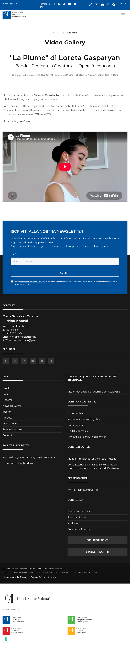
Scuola (6, 388)
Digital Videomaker (78, 431)
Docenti (7, 399)
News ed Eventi (12, 405)
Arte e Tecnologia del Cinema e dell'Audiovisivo (94, 391)
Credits (52, 577)
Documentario (76, 413)
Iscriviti (65, 272)
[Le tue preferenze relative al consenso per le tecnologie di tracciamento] (6, 639)
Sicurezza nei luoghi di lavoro (19, 463)
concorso (12, 95)
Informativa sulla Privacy (32, 281)
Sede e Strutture (12, 429)
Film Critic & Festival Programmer (87, 436)
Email (15, 254)
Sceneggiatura (76, 425)
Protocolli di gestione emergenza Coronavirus (29, 457)
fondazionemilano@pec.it (22, 340)
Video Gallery (10, 423)
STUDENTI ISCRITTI (97, 551)
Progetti (7, 417)
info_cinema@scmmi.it (22, 336)
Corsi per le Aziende (79, 529)
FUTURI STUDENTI (97, 540)
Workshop (73, 523)
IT (121, 4)
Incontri (7, 411)
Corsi (5, 394)
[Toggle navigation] (122, 14)
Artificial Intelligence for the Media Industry (92, 458)
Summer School (77, 517)
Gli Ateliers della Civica (80, 511)
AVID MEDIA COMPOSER (83, 489)
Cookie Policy (38, 577)
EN (126, 4)
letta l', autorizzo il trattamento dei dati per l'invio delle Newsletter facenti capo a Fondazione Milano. (65, 283)
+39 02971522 (14, 333)
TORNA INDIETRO (66, 32)
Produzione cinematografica (84, 419)
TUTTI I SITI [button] (8, 4)
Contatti (7, 435)
